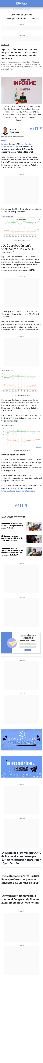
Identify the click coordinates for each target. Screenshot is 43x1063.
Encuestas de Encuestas (22, 15)
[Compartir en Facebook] (36, 128)
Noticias (35, 19)
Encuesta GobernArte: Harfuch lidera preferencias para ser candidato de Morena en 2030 (20, 879)
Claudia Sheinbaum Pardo (16, 145)
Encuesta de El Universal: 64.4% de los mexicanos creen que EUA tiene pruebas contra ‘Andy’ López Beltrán (21, 858)
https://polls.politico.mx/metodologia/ (18, 490)
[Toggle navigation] (2, 3)
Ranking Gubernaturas (15, 19)
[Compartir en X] (41, 128)
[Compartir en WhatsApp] (32, 128)
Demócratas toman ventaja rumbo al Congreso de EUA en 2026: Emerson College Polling (20, 899)
